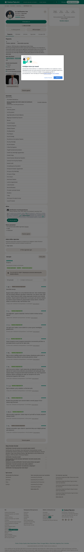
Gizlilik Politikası (47, 73)
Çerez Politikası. (55, 73)
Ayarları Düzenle (48, 77)
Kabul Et (58, 77)
